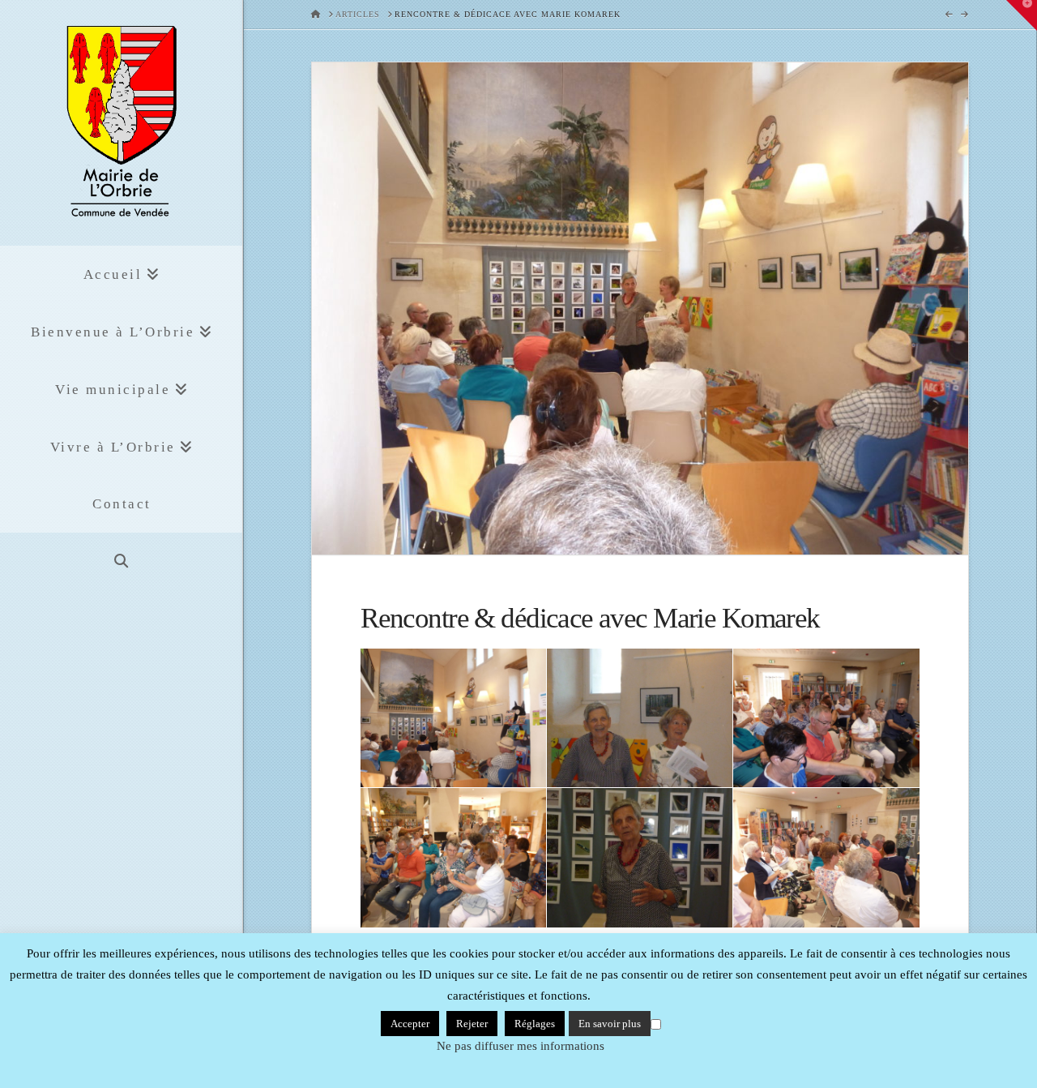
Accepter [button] (409, 1023)
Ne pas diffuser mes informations (520, 1045)
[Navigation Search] (121, 561)
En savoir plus (609, 1023)
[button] (1021, 15)
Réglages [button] (534, 1023)
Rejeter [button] (472, 1023)
